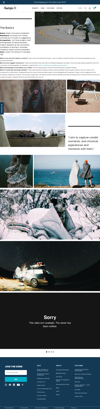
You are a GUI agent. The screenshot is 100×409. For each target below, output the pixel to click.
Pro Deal (77, 389)
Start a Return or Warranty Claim (42, 370)
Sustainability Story (63, 384)
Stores (80, 8)
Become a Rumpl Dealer (83, 374)
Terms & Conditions (41, 408)
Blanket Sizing (61, 373)
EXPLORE (59, 8)
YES (15, 379)
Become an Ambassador (79, 378)
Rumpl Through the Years (62, 380)
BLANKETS (35, 8)
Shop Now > (76, 2)
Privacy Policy (42, 395)
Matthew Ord (48, 65)
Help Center (41, 385)
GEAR (42, 8)
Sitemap (73, 408)
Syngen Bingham (61, 65)
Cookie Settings (59, 408)
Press (57, 394)
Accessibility (41, 399)
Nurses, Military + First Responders (82, 385)
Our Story (59, 376)
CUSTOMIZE (50, 8)
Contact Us (41, 381)
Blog (57, 387)
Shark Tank (79, 396)
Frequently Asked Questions (43, 374)
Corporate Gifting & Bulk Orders (81, 370)
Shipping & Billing (43, 378)
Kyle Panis (40, 65)
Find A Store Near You (44, 388)
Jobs (57, 391)
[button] (86, 8)
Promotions (41, 392)
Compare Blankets (62, 369)
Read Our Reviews (81, 393)
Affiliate (77, 381)
